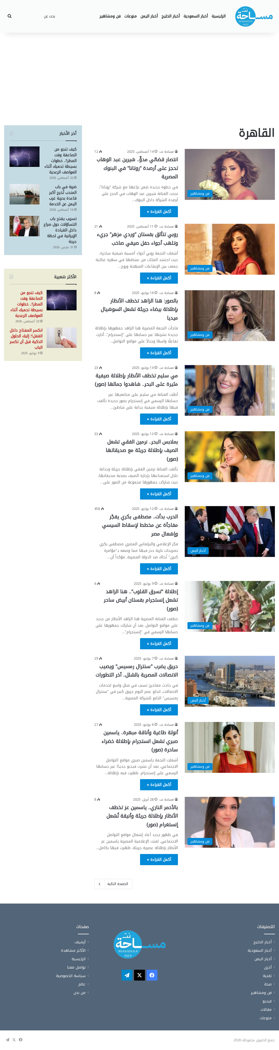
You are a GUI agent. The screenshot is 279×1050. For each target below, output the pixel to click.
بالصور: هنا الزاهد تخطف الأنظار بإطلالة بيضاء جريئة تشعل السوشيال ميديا (139, 309)
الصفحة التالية (117, 883)
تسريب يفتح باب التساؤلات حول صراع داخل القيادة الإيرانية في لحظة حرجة (60, 230)
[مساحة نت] (254, 16)
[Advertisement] (139, 79)
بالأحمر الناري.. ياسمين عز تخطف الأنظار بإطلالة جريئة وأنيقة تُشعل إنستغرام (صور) (142, 816)
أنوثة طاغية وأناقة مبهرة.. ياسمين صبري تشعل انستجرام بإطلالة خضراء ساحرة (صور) (140, 741)
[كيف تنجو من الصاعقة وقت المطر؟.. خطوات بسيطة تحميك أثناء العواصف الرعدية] (25, 156)
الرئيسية (219, 16)
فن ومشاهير (110, 16)
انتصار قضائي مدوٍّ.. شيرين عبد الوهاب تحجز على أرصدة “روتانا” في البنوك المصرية (137, 168)
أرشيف (80, 942)
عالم (82, 984)
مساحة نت (166, 152)
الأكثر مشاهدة (73, 950)
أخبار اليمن (149, 16)
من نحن (80, 992)
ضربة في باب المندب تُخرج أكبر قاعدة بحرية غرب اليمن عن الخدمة (63, 195)
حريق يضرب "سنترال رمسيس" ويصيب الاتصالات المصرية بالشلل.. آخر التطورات (137, 671)
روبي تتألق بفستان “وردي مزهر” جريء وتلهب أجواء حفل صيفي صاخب (137, 239)
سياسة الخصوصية (71, 975)
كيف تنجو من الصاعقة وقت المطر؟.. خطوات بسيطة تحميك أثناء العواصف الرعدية (60, 161)
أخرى (268, 967)
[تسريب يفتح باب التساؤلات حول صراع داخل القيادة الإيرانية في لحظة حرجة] (25, 226)
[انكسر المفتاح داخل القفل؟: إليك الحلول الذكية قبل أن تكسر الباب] (62, 337)
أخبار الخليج (171, 16)
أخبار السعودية (196, 16)
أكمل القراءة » (159, 211)
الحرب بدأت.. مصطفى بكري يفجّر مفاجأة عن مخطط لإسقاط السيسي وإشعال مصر (140, 525)
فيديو (267, 1001)
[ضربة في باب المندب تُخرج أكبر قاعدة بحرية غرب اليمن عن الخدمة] (25, 194)
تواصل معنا (76, 967)
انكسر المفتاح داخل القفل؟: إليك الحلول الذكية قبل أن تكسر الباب (26, 339)
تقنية (267, 976)
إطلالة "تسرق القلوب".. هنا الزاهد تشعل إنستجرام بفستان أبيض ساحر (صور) (141, 600)
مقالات (266, 1009)
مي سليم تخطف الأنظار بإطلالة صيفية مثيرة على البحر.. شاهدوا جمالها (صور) (136, 380)
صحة (268, 984)
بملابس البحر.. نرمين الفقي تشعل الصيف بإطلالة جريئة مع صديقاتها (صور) (142, 450)
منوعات (131, 16)
